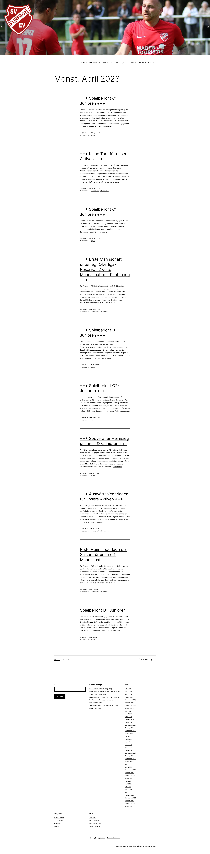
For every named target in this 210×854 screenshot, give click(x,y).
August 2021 (129, 806)
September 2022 (130, 775)
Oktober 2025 (129, 703)
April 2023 (128, 767)
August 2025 (129, 708)
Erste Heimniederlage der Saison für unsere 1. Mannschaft (103, 554)
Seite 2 (66, 659)
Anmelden (92, 818)
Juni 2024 (128, 739)
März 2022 (128, 792)
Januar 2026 (129, 697)
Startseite (83, 62)
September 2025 (130, 705)
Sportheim (152, 62)
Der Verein (93, 62)
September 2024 (130, 731)
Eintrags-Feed (94, 820)
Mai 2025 (128, 711)
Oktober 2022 (129, 773)
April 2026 (128, 691)
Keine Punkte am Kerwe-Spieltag (100, 689)
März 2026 (128, 694)
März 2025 (128, 717)
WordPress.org (94, 826)
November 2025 (130, 700)
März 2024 (128, 747)
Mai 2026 (128, 689)
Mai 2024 (128, 742)
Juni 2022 (128, 784)
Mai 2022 (128, 787)
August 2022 (129, 778)
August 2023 (129, 761)
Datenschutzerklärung (124, 846)
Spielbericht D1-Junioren (103, 610)
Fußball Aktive (107, 62)
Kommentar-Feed (95, 823)
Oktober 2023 (129, 756)
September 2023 (130, 759)
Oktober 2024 (130, 728)
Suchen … (57, 685)
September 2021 (130, 803)
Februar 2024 (129, 750)
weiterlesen (107, 126)
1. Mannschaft (95, 191)
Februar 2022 (129, 795)
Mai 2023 (128, 764)
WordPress (151, 846)
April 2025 (128, 714)
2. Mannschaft (104, 191)
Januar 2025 (129, 722)
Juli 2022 (128, 781)
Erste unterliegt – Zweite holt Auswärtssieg (104, 697)
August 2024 (129, 733)
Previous (2, 27)
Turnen (131, 62)
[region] (105, 27)
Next (208, 27)
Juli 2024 (128, 736)
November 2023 (130, 753)
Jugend (123, 62)
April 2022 (128, 789)
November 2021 (130, 798)
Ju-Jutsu (142, 62)
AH (117, 62)
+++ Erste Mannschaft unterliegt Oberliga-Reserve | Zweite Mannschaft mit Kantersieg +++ (105, 269)
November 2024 (130, 725)
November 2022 (130, 770)
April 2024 (128, 745)
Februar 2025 (129, 719)
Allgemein (57, 823)
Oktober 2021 (129, 801)
